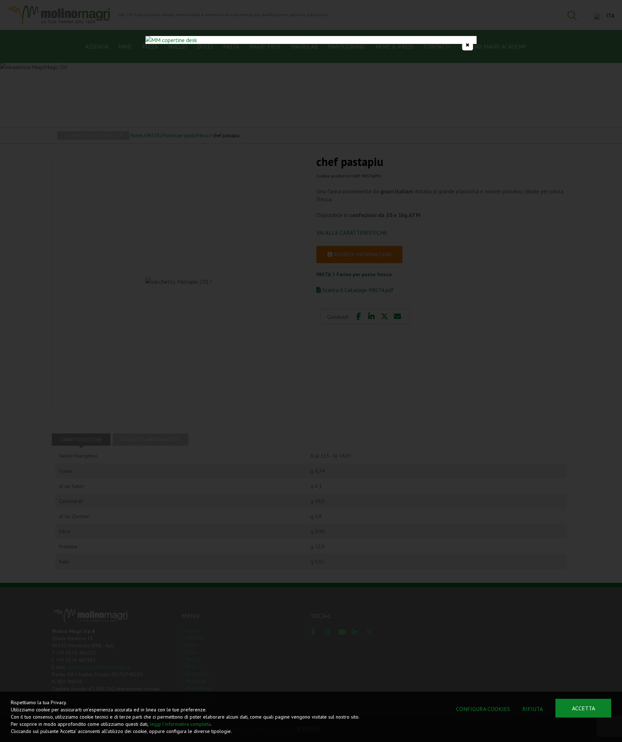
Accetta (583, 708)
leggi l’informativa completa (180, 724)
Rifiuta (532, 708)
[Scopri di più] (311, 40)
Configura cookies (483, 708)
